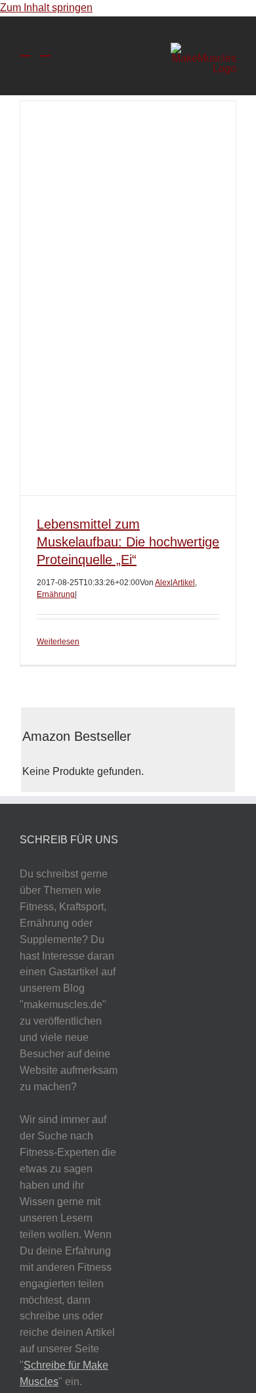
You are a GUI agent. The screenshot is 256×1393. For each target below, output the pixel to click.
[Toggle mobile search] (45, 49)
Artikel (184, 582)
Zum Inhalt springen (46, 7)
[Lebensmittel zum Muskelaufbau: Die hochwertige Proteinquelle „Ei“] (128, 298)
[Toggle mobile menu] (25, 49)
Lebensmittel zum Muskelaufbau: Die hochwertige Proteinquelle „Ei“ (128, 542)
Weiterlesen (58, 641)
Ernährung (56, 594)
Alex (163, 582)
